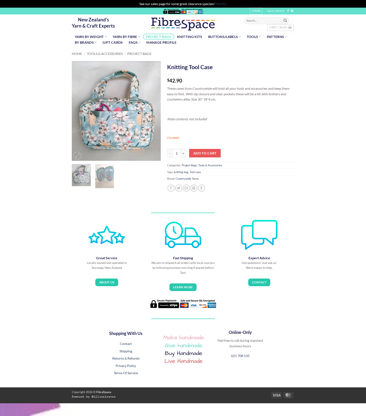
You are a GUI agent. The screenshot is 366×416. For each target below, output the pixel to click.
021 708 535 (240, 356)
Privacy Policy (126, 366)
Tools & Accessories (105, 54)
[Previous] (79, 111)
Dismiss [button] (221, 4)
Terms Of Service (126, 373)
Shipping (125, 351)
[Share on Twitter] (178, 188)
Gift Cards (113, 42)
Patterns (275, 37)
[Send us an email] (292, 11)
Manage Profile (161, 42)
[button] (280, 27)
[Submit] (285, 20)
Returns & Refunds (126, 358)
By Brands (84, 42)
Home (77, 54)
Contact (126, 344)
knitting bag (181, 172)
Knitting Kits (189, 37)
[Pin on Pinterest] (193, 188)
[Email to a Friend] (186, 188)
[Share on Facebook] (171, 188)
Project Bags (158, 37)
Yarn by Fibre (125, 37)
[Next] (153, 111)
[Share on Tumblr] (201, 188)
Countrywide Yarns (187, 178)
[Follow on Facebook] (288, 11)
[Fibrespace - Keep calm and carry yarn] (183, 24)
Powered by (94, 396)
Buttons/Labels (223, 37)
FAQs (133, 42)
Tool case (195, 172)
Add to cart (205, 153)
